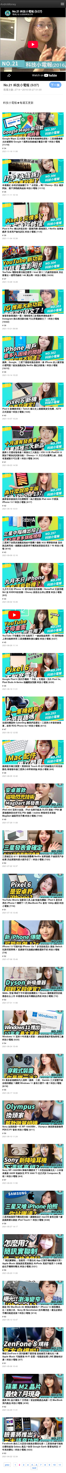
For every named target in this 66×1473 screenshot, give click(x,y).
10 (54, 1464)
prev (7, 1464)
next (34, 1467)
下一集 (55, 85)
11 (60, 1464)
